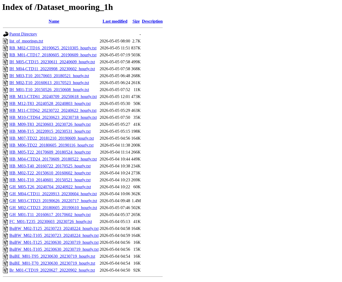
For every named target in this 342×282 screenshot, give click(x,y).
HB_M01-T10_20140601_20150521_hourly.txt (50, 180)
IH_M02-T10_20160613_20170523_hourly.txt (49, 82)
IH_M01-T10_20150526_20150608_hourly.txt (49, 89)
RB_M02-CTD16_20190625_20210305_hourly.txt (52, 48)
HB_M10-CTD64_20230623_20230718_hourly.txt (53, 117)
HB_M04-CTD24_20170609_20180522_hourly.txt (53, 159)
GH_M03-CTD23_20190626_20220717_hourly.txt (53, 200)
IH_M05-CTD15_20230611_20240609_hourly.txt (52, 62)
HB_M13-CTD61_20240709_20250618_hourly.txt (53, 96)
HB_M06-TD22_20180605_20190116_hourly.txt (51, 145)
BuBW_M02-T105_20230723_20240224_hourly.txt (54, 235)
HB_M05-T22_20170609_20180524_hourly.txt (50, 152)
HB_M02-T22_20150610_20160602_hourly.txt (50, 173)
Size (136, 21)
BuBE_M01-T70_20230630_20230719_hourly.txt (52, 263)
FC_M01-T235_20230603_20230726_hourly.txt (50, 221)
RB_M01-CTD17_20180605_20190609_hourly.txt (52, 55)
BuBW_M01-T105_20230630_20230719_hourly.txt (54, 249)
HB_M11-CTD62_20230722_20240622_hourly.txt (52, 110)
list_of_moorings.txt (26, 41)
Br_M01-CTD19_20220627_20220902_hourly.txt (52, 270)
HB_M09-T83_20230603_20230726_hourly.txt (50, 124)
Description (152, 21)
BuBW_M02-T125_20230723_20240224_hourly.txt (54, 228)
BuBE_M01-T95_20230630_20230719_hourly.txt (52, 256)
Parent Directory (23, 34)
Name (54, 21)
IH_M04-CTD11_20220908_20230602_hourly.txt (52, 68)
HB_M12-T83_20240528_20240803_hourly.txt (50, 103)
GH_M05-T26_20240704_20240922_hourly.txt (50, 187)
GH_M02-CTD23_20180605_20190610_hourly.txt (53, 207)
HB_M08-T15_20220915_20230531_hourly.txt (50, 131)
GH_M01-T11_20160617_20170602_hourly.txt (50, 214)
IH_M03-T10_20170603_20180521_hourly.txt (49, 75)
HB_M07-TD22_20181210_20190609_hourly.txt (51, 138)
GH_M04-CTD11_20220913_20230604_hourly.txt (53, 193)
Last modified (115, 21)
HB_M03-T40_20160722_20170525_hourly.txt (50, 166)
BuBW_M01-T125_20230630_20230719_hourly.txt (54, 242)
